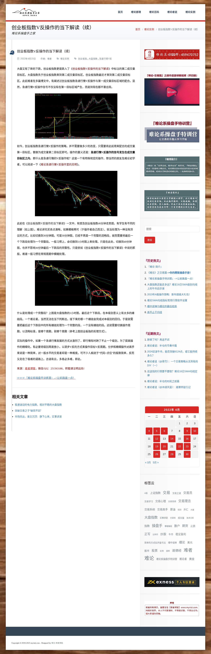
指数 (147, 526)
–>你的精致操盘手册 (178, 272)
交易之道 (176, 493)
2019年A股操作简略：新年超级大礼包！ (169, 294)
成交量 (181, 518)
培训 (179, 510)
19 (156, 446)
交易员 (187, 493)
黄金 (191, 558)
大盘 (192, 510)
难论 (149, 558)
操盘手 (157, 526)
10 (194, 431)
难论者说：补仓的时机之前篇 (163, 381)
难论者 (183, 559)
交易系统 (149, 509)
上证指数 (155, 492)
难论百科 (154, 12)
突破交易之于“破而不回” (28, 410)
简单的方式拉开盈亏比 (155, 542)
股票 (155, 550)
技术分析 (190, 518)
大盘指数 (93, 58)
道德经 (176, 550)
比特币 (155, 534)
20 (164, 446)
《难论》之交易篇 (157, 272)
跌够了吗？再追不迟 (158, 339)
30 (187, 454)
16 (187, 438)
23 (187, 446)
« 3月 (148, 462)
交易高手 (162, 509)
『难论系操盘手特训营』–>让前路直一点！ (171, 278)
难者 (49, 58)
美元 (190, 542)
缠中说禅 (172, 542)
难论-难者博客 (57, 643)
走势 (162, 551)
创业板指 (82, 58)
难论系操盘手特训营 (166, 559)
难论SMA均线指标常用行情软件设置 (167, 300)
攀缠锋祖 (168, 526)
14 (171, 438)
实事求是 (164, 518)
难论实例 (190, 12)
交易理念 (184, 501)
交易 (166, 493)
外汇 (186, 509)
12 (156, 438)
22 (179, 446)
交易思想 (172, 501)
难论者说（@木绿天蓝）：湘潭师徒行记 (169, 387)
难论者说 (172, 12)
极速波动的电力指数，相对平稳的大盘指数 (38, 404)
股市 (146, 551)
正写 (147, 534)
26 (156, 454)
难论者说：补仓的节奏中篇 (162, 345)
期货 (185, 526)
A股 (146, 493)
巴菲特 (173, 518)
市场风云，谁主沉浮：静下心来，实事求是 (38, 416)
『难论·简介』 (155, 266)
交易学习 (148, 501)
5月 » (156, 462)
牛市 (171, 534)
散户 (177, 526)
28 (171, 454)
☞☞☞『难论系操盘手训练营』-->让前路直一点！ (46, 378)
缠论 (182, 542)
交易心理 (160, 501)
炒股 (163, 534)
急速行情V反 (105, 58)
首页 (120, 12)
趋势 (168, 551)
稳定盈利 (181, 534)
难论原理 (136, 12)
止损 (192, 526)
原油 (172, 509)
